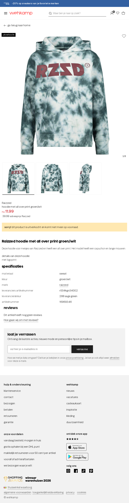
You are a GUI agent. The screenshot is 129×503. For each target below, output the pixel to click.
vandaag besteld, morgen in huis (22, 440)
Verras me (82, 349)
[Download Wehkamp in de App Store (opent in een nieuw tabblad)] (77, 449)
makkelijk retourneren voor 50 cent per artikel (30, 453)
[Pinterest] (91, 471)
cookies (81, 492)
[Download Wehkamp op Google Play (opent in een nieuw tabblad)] (77, 459)
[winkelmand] (123, 13)
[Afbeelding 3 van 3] (85, 178)
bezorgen (9, 403)
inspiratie (71, 409)
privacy (70, 492)
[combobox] (77, 13)
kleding (70, 415)
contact (8, 397)
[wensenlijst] (118, 13)
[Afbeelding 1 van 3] (18, 178)
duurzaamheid (74, 422)
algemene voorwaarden (17, 492)
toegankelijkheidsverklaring (48, 492)
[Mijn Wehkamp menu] (113, 13)
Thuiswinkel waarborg (20, 487)
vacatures (72, 397)
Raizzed (6, 202)
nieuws (70, 390)
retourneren (10, 415)
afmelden (114, 357)
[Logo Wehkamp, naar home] (20, 13)
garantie (9, 422)
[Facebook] (76, 471)
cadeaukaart (73, 403)
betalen (8, 409)
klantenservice (12, 390)
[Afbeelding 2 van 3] (52, 178)
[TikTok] (83, 471)
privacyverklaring (75, 357)
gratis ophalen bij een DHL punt (22, 446)
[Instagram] (68, 471)
